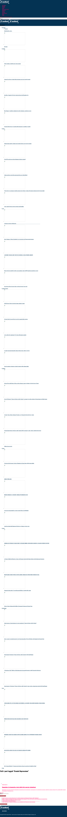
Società (3, 12)
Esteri (3, 8)
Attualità (3, 6)
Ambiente (4, 10)
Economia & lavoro (5, 9)
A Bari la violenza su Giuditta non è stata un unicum (11, 799)
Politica (3, 7)
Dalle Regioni (4, 13)
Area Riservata (4, 811)
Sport (3, 14)
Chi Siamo (4, 5)
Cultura (3, 11)
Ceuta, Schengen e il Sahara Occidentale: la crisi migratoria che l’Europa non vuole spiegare (18, 801)
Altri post (1, 792)
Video (3, 15)
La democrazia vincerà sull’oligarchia (21, 800)
